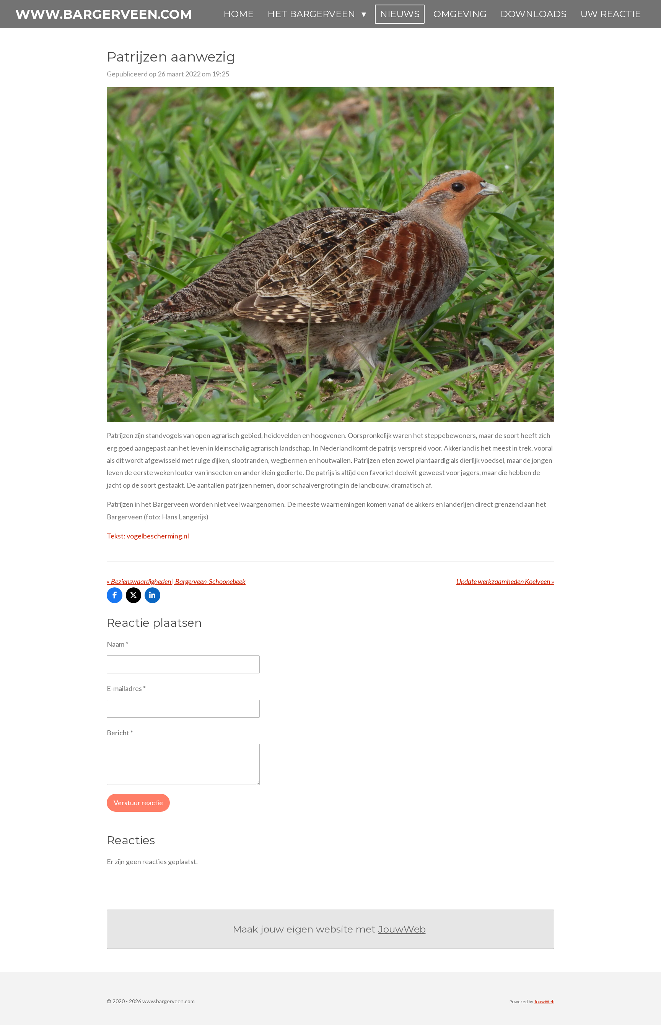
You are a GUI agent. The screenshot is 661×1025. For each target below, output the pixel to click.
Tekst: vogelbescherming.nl (148, 536)
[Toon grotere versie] (330, 255)
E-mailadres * (126, 688)
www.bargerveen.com (103, 14)
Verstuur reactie (138, 802)
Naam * (117, 644)
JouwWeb (402, 929)
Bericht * (120, 732)
